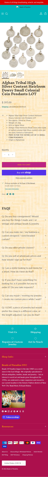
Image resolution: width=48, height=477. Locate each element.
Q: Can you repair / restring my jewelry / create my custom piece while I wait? (21, 297)
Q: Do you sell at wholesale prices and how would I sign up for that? (21, 258)
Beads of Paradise (12, 469)
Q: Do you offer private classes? (18, 247)
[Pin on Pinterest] (13, 194)
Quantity (5, 150)
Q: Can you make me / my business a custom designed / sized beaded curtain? (20, 236)
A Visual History (25, 385)
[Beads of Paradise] (24, 13)
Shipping (5, 107)
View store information (12, 189)
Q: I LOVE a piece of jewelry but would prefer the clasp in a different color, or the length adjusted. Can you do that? (22, 311)
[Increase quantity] (13, 154)
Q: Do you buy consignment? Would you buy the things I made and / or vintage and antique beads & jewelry (20, 220)
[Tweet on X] (7, 194)
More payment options (24, 178)
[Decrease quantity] (4, 154)
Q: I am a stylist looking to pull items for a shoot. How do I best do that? (22, 270)
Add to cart (24, 165)
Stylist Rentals (38, 452)
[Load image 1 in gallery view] (24, 46)
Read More (14, 385)
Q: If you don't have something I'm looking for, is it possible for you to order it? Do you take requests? (19, 283)
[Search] (7, 13)
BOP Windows (15, 455)
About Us (5, 452)
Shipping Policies (27, 455)
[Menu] (2, 13)
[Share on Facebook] (10, 194)
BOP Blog (5, 455)
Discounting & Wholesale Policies (20, 452)
